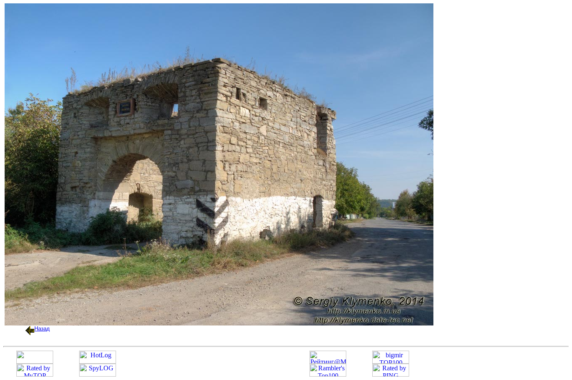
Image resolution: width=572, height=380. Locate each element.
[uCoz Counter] (34, 361)
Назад (42, 328)
